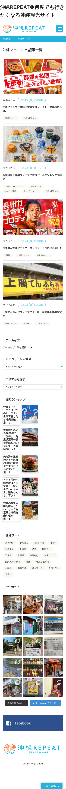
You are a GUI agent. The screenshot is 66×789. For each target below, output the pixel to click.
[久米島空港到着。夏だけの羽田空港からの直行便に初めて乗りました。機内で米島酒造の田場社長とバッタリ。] (53, 625)
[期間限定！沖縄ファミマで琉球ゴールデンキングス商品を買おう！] (33, 144)
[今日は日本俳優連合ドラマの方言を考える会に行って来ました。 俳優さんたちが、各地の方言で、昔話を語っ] (32, 646)
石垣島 (8, 568)
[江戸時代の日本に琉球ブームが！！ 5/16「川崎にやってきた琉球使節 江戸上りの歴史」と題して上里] (53, 687)
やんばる (24, 543)
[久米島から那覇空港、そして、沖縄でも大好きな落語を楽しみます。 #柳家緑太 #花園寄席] (32, 625)
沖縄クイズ (49, 555)
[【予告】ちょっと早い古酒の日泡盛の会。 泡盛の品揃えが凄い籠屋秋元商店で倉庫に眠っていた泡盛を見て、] (53, 604)
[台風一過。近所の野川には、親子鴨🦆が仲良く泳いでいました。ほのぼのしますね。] (12, 667)
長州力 (8, 255)
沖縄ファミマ (10, 118)
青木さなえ (54, 568)
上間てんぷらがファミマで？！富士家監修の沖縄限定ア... (32, 314)
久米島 (23, 549)
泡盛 (28, 561)
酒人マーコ (37, 568)
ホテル (54, 543)
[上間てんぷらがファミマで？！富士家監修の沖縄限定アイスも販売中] (33, 281)
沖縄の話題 (38, 100)
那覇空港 (22, 568)
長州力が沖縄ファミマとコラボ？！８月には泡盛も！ (32, 248)
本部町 (21, 555)
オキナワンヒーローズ (14, 186)
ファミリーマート (31, 191)
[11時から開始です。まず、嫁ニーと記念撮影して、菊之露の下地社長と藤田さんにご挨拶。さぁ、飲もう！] (32, 687)
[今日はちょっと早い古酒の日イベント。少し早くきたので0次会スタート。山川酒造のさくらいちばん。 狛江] (12, 604)
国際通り (46, 549)
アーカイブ (9, 347)
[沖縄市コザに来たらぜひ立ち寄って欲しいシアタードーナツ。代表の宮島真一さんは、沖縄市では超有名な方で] (12, 625)
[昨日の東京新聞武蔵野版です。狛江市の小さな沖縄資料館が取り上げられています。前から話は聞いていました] (53, 646)
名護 (34, 549)
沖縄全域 (24, 100)
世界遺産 (9, 549)
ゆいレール (39, 543)
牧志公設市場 (42, 561)
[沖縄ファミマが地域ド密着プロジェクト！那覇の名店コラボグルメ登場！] (33, 76)
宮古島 (8, 555)
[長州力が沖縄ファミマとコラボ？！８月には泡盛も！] (33, 217)
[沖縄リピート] (25, 29)
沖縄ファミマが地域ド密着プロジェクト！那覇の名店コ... (32, 109)
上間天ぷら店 (42, 323)
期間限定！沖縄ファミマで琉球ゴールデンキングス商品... (32, 177)
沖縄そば (34, 555)
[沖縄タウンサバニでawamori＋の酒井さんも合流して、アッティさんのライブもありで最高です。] (32, 604)
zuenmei (9, 543)
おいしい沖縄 (10, 191)
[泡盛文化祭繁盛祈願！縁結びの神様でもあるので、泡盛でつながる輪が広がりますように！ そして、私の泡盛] (12, 646)
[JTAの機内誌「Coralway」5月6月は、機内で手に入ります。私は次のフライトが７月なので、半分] (32, 667)
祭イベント (38, 168)
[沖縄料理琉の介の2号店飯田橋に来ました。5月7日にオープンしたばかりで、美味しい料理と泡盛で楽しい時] (53, 667)
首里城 (8, 574)
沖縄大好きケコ (30, 118)
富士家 (26, 323)
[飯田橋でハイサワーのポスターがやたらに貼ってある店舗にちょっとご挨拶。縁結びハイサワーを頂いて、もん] (12, 687)
